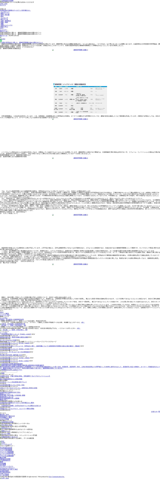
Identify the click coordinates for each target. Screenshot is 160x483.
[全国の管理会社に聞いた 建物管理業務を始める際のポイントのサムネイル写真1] (80, 42)
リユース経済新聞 (6, 450)
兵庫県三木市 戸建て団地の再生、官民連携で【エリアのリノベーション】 (25, 376)
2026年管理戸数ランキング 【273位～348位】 (15, 343)
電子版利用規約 (5, 472)
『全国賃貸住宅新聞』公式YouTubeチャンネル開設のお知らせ (20, 405)
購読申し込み (4, 414)
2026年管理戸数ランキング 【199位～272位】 (15, 349)
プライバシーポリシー (7, 468)
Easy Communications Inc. (57, 476)
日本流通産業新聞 (6, 448)
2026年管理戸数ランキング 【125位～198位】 (15, 358)
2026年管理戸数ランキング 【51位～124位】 (14, 361)
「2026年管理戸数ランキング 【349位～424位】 (15, 334)
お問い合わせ (4, 473)
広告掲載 (3, 463)
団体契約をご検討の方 (7, 416)
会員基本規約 (4, 471)
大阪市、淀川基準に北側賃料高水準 (12, 319)
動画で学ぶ (4, 26)
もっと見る (3, 318)
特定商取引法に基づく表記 (9, 469)
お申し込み (3, 3)
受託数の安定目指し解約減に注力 (11, 355)
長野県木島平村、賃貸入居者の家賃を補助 (14, 337)
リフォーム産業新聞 (6, 453)
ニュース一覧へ (5, 315)
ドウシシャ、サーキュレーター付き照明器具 (15, 352)
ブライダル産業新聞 (6, 456)
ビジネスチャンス (6, 447)
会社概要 (3, 465)
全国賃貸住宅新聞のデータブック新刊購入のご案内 (17, 403)
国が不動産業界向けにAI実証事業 (11, 379)
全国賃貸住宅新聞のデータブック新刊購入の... (15, 10)
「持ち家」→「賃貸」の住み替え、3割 (13, 325)
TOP (1, 28)
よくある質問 (4, 475)
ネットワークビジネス (7, 454)
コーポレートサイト (6, 466)
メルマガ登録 (4, 419)
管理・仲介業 (5, 15)
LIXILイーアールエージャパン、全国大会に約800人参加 (18, 388)
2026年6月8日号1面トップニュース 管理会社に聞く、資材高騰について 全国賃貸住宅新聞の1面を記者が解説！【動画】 (40, 346)
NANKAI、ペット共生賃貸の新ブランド (13, 382)
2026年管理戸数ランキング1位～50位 (12, 385)
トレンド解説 (4, 313)
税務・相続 (4, 22)
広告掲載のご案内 (6, 417)
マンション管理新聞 (6, 451)
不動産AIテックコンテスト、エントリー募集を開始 (17, 408)
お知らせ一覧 (155, 411)
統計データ (3, 31)
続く (83, 322)
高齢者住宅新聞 (5, 459)
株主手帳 (3, 457)
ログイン (3, 5)
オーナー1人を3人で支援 (8, 340)
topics (1, 312)
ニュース (3, 29)
